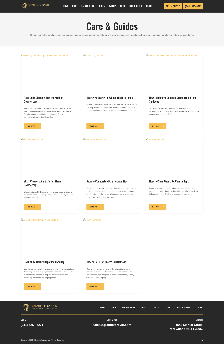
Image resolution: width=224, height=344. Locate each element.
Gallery (112, 6)
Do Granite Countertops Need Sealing (44, 262)
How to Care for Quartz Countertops (106, 262)
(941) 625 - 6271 (32, 325)
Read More (30, 126)
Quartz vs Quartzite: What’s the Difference (109, 98)
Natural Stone (88, 6)
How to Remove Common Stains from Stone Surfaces (172, 99)
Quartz (102, 6)
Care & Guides (135, 6)
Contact (149, 6)
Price (122, 6)
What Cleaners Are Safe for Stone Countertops (42, 183)
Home (65, 6)
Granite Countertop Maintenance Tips (106, 181)
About (75, 6)
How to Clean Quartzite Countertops (169, 181)
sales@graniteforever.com (112, 325)
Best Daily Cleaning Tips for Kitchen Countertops (43, 99)
